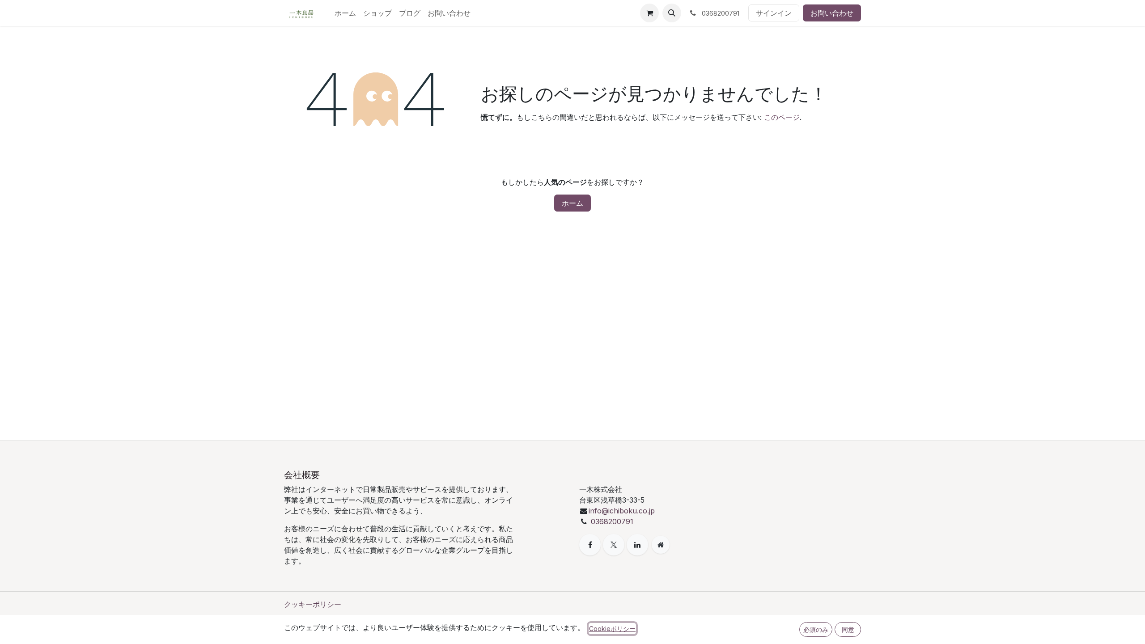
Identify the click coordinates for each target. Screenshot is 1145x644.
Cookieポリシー (612, 628)
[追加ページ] (661, 545)
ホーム (572, 203)
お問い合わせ (831, 12)
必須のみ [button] (815, 629)
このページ (782, 117)
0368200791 (612, 521)
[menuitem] (345, 13)
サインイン (774, 12)
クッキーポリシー (312, 604)
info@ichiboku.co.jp (622, 510)
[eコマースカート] (649, 13)
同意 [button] (848, 629)
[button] (671, 13)
